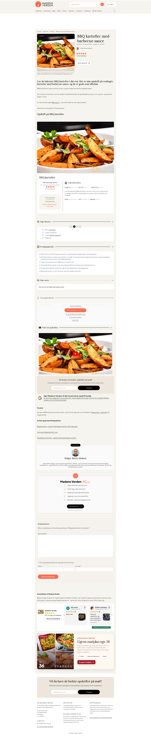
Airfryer (64, 11)
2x (77, 226)
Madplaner (87, 11)
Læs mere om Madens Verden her (45, 726)
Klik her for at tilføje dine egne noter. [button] (51, 287)
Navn (40, 566)
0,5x (71, 226)
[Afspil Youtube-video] (75, 353)
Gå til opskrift (82, 63)
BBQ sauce (56, 102)
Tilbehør (52, 31)
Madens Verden (44, 4)
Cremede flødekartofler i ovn (47, 432)
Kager (54, 11)
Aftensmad (47, 11)
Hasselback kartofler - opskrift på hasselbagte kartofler (56, 438)
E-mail (78, 566)
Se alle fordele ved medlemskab (75, 314)
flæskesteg (95, 412)
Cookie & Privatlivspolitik (106, 717)
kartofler (53, 230)
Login (111, 4)
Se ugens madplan (86, 662)
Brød (58, 11)
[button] (77, 53)
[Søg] (114, 11)
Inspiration (79, 11)
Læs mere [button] (69, 622)
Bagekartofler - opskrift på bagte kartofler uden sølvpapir (57, 426)
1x (74, 226)
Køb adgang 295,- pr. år (74, 310)
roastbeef (103, 412)
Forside (39, 31)
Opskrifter (39, 11)
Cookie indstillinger (94, 717)
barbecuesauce (55, 235)
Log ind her (75, 320)
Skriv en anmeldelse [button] (53, 619)
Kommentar (42, 534)
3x (80, 226)
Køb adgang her (74, 506)
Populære (71, 11)
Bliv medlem (98, 11)
